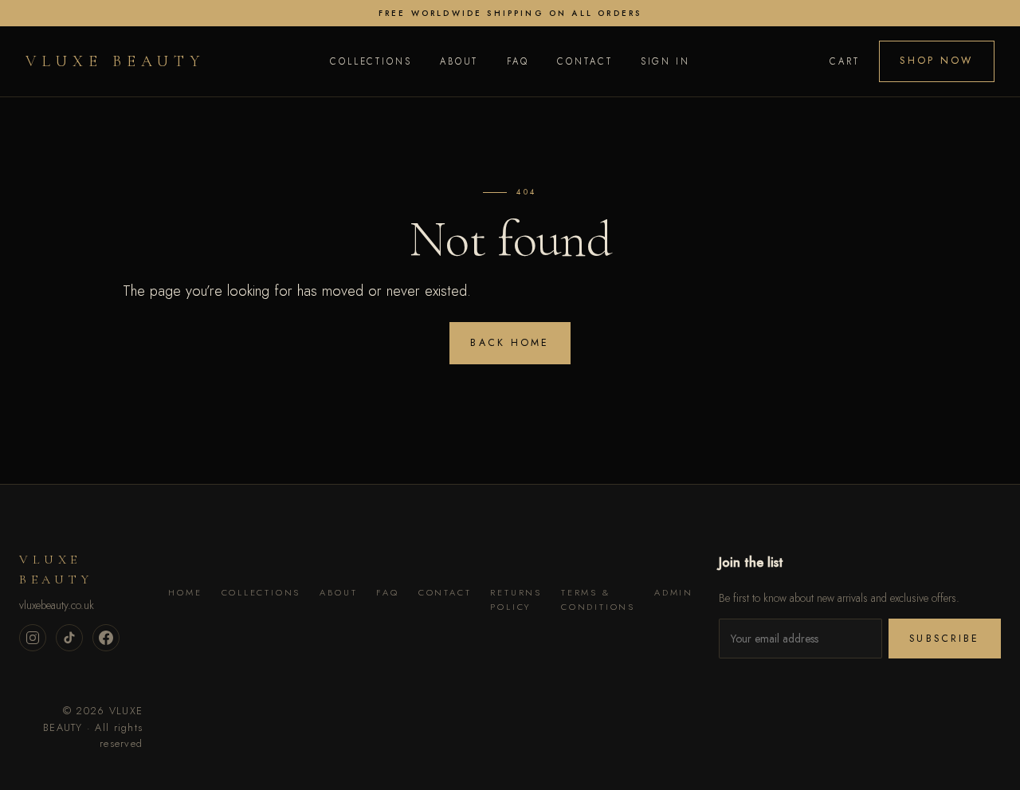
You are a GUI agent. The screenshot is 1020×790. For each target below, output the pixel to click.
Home (185, 592)
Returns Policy (516, 599)
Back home (509, 343)
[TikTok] (69, 637)
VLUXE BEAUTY (115, 61)
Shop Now (936, 60)
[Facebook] (106, 637)
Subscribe (944, 638)
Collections (371, 61)
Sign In (665, 61)
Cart (845, 61)
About (459, 61)
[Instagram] (32, 637)
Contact (584, 61)
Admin (673, 592)
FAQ (518, 61)
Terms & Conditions (598, 599)
